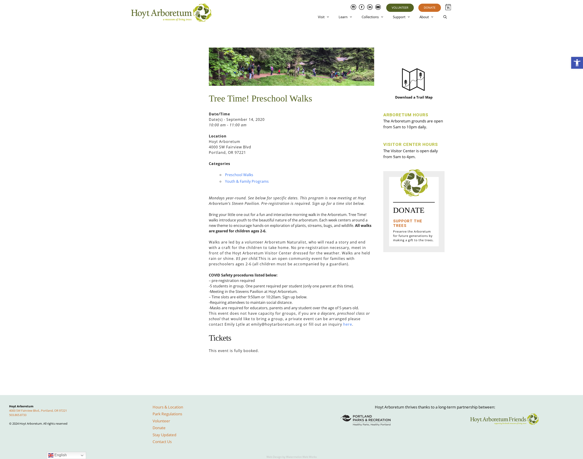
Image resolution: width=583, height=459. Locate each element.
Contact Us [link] (162, 441)
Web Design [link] (274, 457)
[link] (577, 63)
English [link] (60, 455)
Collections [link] (370, 17)
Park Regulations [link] (167, 413)
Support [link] (399, 17)
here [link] (347, 324)
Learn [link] (343, 17)
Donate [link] (429, 7)
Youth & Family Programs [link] (247, 181)
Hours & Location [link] (168, 407)
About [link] (424, 17)
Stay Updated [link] (164, 434)
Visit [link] (321, 17)
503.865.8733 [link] (17, 415)
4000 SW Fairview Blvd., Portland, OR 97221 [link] (38, 410)
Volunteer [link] (400, 7)
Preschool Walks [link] (239, 174)
